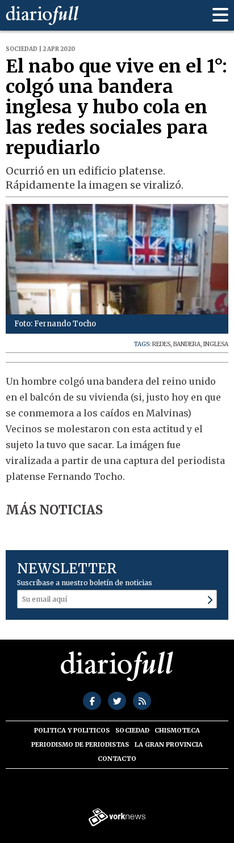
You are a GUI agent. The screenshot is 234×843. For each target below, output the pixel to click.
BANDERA (186, 344)
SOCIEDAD (132, 730)
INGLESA (215, 344)
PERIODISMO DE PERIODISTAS (80, 744)
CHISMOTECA (177, 730)
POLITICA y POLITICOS (72, 730)
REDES (161, 344)
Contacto (117, 759)
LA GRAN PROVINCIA (169, 744)
